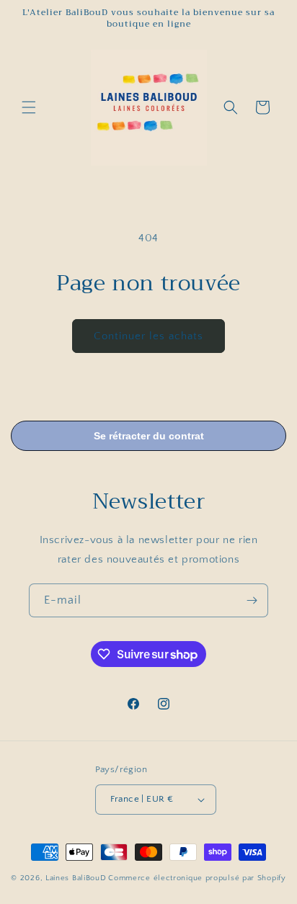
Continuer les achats (148, 336)
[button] (29, 107)
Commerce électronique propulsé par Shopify (196, 878)
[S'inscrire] (251, 600)
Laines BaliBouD (76, 878)
